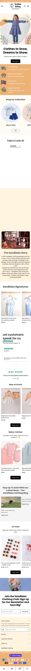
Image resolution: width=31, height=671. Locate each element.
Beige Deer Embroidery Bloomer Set (8, 417)
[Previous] (13, 130)
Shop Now (15, 61)
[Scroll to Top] (28, 662)
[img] (16, 341)
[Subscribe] (28, 629)
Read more (4, 515)
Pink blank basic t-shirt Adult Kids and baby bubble (10, 469)
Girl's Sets (11, 125)
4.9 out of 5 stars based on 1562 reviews (15, 375)
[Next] (18, 130)
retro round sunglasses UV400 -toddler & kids (10, 564)
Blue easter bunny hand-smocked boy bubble (9, 180)
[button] (28, 6)
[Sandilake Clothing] (15, 6)
